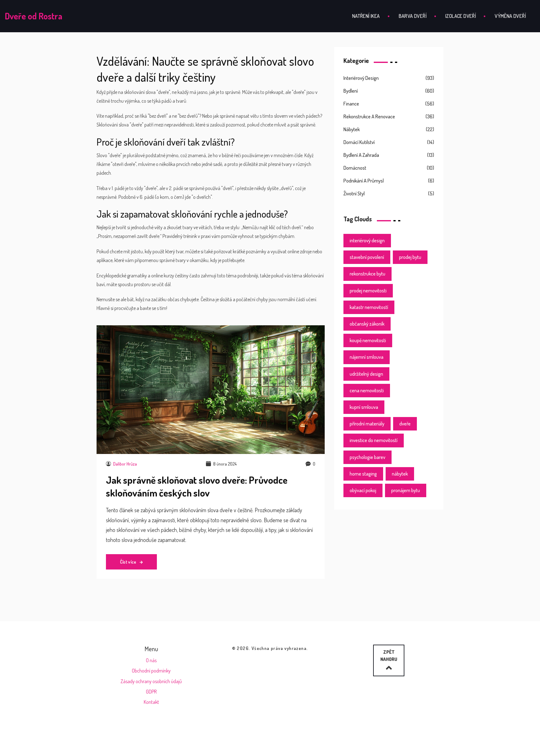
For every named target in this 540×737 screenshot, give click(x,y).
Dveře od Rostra (33, 16)
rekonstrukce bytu (367, 274)
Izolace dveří (460, 16)
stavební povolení (367, 257)
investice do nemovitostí (374, 440)
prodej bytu (410, 257)
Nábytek (351, 129)
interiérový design (367, 240)
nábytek (400, 474)
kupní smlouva (364, 407)
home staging (363, 474)
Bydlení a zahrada (361, 154)
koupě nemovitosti (368, 340)
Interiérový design (361, 77)
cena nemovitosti (367, 390)
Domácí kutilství (359, 142)
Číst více (129, 562)
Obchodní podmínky (151, 670)
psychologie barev (367, 457)
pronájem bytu (405, 490)
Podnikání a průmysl (363, 180)
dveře (405, 423)
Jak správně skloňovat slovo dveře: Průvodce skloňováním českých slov (197, 486)
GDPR (151, 691)
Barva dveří (413, 16)
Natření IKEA (366, 16)
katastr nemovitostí (369, 307)
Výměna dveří (510, 16)
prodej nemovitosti (368, 290)
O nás (151, 660)
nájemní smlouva (366, 357)
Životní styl (354, 193)
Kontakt (151, 702)
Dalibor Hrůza (125, 463)
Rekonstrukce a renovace (369, 116)
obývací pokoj (363, 490)
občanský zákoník (367, 324)
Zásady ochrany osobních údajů (151, 681)
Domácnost (354, 167)
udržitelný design (366, 374)
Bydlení (350, 90)
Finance (351, 103)
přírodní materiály (367, 423)
